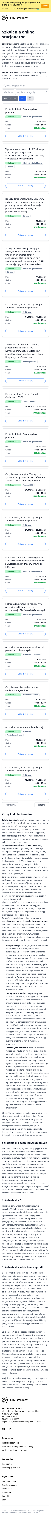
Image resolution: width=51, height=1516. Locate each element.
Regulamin (7, 1464)
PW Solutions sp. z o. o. (22, 1511)
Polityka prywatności (11, 1467)
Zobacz (45, 6)
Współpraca (7, 1488)
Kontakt (5, 1496)
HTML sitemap (5, 1512)
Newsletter (7, 1492)
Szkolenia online (9, 1481)
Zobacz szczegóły (25, 136)
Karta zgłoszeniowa (10, 1443)
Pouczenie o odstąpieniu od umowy (17, 1446)
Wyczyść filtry (10, 98)
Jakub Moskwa (33, 1513)
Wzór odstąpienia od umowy (14, 1450)
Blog (4, 1499)
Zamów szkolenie (9, 1485)
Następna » (42, 805)
